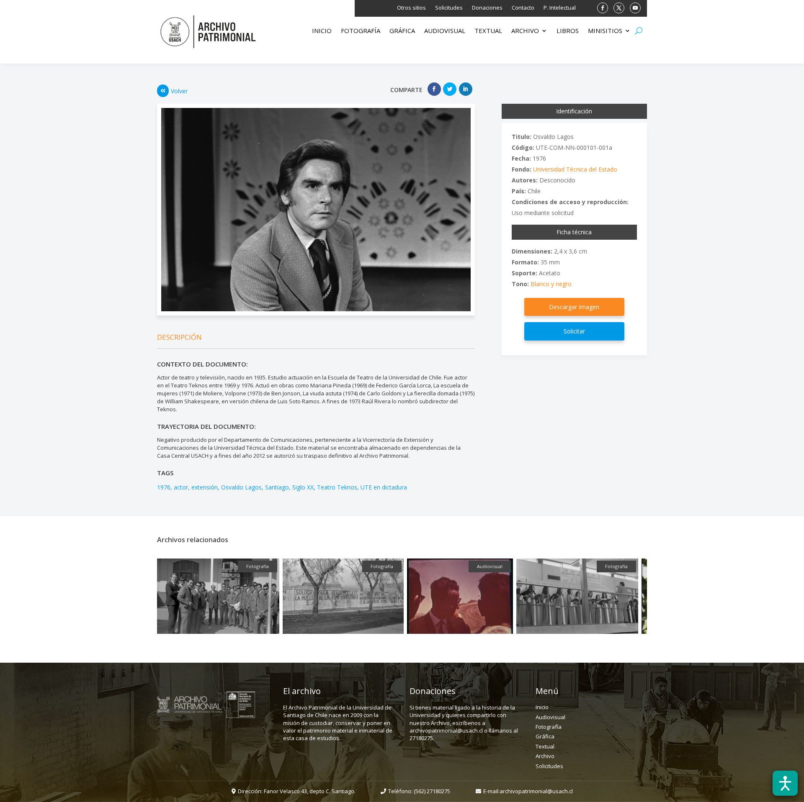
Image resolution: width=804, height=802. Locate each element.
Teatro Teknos (337, 487)
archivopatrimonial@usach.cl (536, 791)
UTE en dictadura (384, 487)
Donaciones (487, 8)
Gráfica (402, 31)
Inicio (322, 31)
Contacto (523, 8)
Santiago (277, 487)
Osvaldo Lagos (241, 487)
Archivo (525, 31)
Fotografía (360, 31)
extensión (204, 487)
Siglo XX (303, 487)
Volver (179, 91)
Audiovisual (444, 31)
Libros (568, 31)
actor (181, 487)
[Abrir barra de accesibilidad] (785, 783)
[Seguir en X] (618, 8)
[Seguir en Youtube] (635, 8)
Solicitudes (449, 8)
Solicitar (574, 331)
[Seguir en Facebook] (602, 8)
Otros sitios (411, 8)
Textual (488, 31)
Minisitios (605, 31)
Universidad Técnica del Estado (575, 169)
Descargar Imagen (574, 307)
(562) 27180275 (432, 791)
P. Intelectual (560, 8)
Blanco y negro (551, 284)
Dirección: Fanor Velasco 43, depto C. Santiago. (297, 791)
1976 (163, 487)
